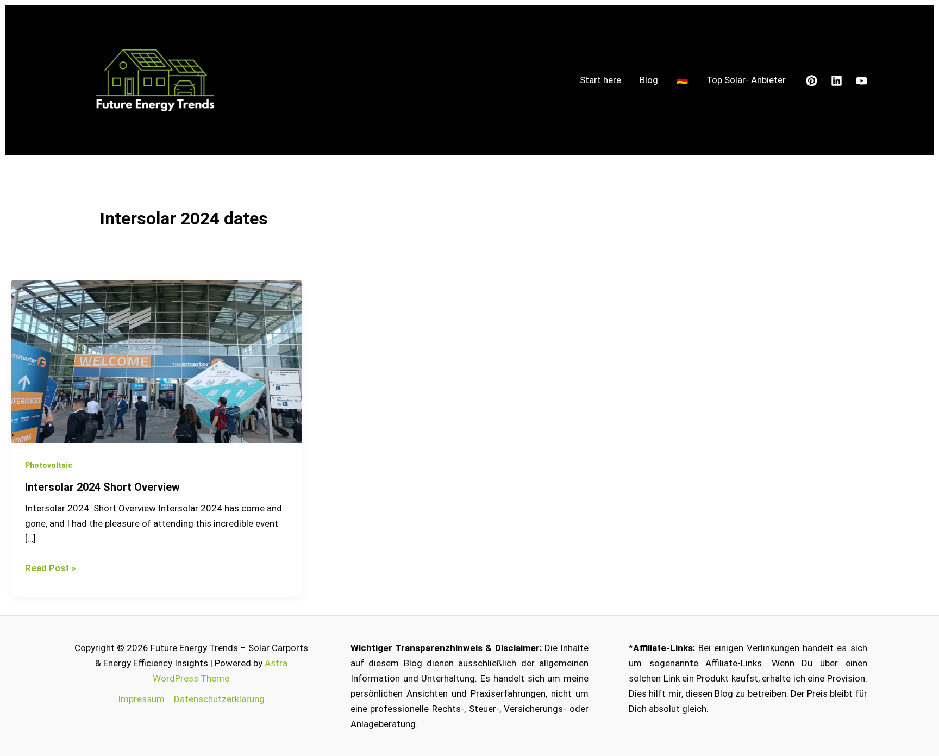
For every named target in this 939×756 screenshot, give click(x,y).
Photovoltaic (48, 465)
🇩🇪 (682, 79)
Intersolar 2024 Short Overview (102, 486)
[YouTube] (861, 80)
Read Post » (50, 566)
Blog (649, 79)
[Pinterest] (811, 80)
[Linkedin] (836, 80)
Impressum (141, 698)
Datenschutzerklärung (219, 698)
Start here (600, 79)
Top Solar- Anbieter (746, 79)
